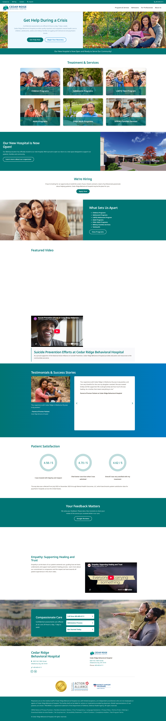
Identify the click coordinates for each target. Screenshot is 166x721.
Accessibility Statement (74, 712)
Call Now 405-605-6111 (75, 616)
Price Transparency (78, 710)
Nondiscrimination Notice (62, 710)
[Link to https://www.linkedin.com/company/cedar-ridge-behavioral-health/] (35, 671)
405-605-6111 (159, 2)
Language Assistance (93, 710)
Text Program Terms (116, 712)
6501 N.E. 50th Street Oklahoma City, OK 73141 (98, 661)
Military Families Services (101, 225)
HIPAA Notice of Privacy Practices (42, 710)
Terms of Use (116, 710)
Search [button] (31, 2)
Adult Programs (98, 220)
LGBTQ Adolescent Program (102, 217)
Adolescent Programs (100, 215)
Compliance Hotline (102, 712)
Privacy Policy (106, 710)
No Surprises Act (59, 712)
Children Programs (99, 213)
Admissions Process (74, 623)
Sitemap (125, 710)
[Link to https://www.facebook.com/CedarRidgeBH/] (32, 671)
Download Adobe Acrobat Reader (42, 712)
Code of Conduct (88, 712)
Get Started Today (74, 629)
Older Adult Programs (100, 222)
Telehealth (96, 227)
